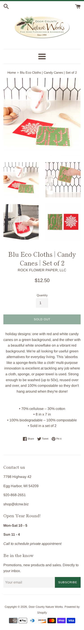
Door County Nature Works (46, 606)
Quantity (42, 295)
